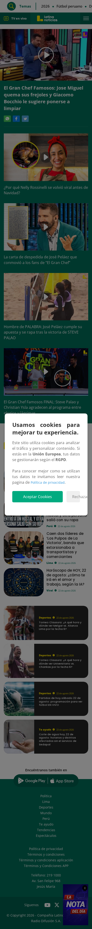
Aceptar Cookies (37, 496)
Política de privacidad (48, 482)
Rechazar (76, 496)
